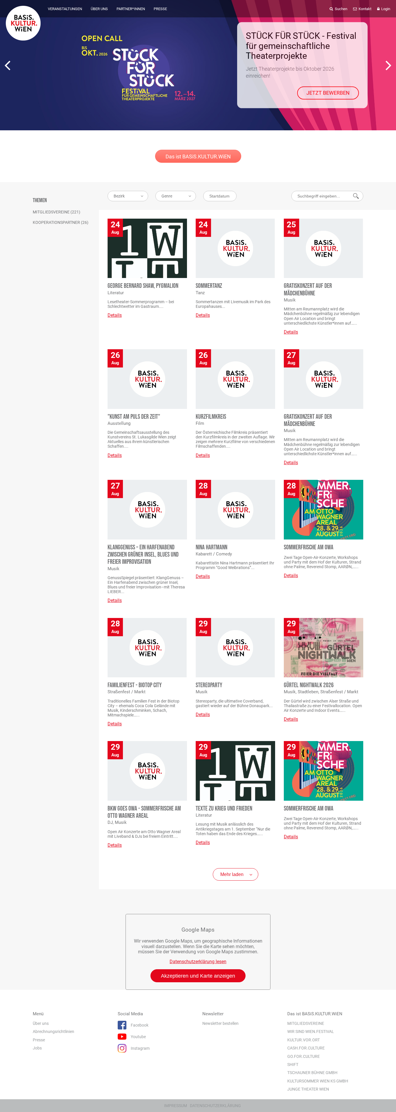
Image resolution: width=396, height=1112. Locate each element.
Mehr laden (232, 874)
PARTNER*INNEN (131, 9)
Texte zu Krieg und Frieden (224, 809)
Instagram (140, 1048)
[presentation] (7, 65)
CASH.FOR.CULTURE (306, 1048)
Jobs (37, 1048)
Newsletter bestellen (220, 1023)
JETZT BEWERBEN (328, 93)
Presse (39, 1040)
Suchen (340, 9)
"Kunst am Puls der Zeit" (134, 417)
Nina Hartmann (211, 547)
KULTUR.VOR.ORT (303, 1040)
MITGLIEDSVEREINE (305, 1023)
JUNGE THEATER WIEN (308, 1089)
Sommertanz (209, 286)
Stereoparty (209, 685)
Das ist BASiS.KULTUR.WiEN (198, 156)
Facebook (139, 1025)
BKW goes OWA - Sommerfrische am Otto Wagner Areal (144, 812)
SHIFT (292, 1064)
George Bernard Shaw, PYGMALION (143, 286)
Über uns (41, 1023)
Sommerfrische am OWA (308, 547)
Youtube (138, 1036)
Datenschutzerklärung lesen (198, 961)
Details (115, 315)
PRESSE (160, 9)
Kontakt (364, 9)
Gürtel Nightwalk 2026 (309, 685)
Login (385, 9)
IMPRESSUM (175, 1105)
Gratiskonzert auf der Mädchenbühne (308, 289)
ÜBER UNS (99, 9)
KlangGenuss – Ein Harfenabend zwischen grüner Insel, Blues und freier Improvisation (143, 555)
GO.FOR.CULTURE (303, 1056)
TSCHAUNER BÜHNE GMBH (312, 1072)
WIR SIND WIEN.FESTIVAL (310, 1031)
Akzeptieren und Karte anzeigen (198, 976)
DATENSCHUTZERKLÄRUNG (215, 1105)
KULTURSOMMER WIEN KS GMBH (317, 1081)
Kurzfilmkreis (211, 417)
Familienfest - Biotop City (135, 685)
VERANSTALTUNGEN (65, 9)
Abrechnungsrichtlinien (53, 1031)
